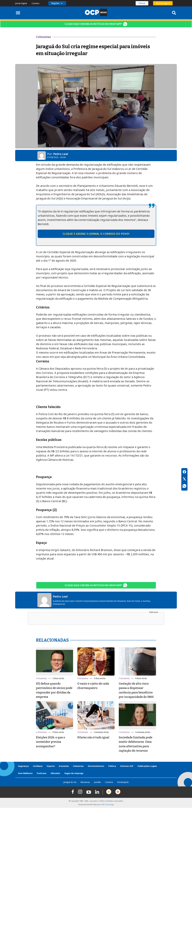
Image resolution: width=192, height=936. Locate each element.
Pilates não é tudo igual (93, 737)
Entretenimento (96, 766)
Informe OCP (126, 766)
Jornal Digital (21, 3)
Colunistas (41, 678)
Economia (64, 766)
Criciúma (109, 782)
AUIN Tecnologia (107, 804)
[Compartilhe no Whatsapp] (184, 486)
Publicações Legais (147, 766)
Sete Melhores (25, 773)
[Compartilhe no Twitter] (184, 479)
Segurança (23, 766)
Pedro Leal (60, 154)
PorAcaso (41, 773)
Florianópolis (123, 782)
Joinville (97, 782)
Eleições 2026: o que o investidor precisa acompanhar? (50, 742)
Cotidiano (38, 766)
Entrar (142, 3)
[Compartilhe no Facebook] (184, 472)
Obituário (55, 773)
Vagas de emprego (73, 773)
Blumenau (85, 782)
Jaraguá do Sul (69, 782)
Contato (35, 3)
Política (112, 766)
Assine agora (163, 3)
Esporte (51, 766)
